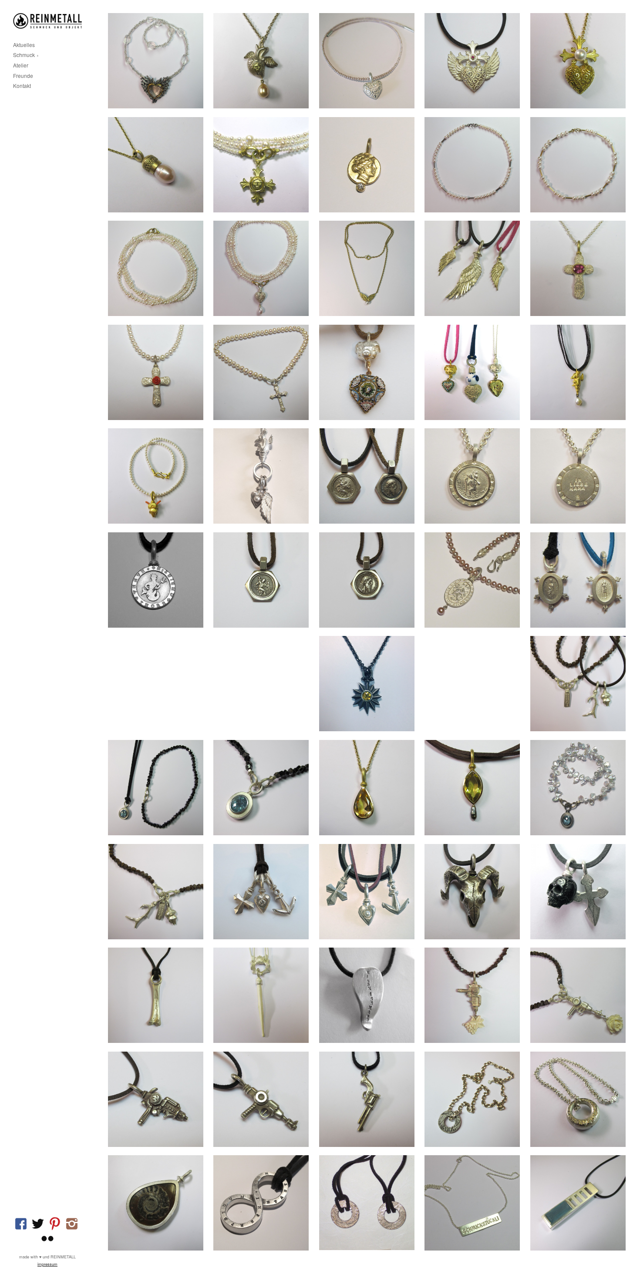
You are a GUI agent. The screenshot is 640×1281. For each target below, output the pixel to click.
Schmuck (24, 55)
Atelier (20, 65)
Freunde (23, 76)
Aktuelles (24, 45)
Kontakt (22, 86)
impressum (47, 1264)
